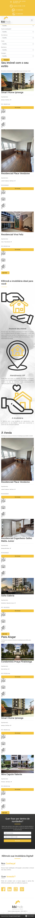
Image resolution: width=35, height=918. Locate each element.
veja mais (4, 272)
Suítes (2, 41)
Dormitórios (4, 35)
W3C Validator (31, 916)
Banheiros (4, 47)
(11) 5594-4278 (19, 13)
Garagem (3, 53)
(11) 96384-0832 (19, 10)
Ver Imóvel (17, 107)
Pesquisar (6, 59)
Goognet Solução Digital (14, 916)
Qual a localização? (6, 29)
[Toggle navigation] (32, 20)
